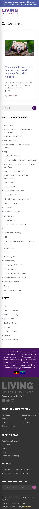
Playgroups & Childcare (13, 265)
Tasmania (8, 327)
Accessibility (9, 125)
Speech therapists (11, 282)
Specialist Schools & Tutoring (16, 277)
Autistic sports (9, 182)
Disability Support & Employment (17, 199)
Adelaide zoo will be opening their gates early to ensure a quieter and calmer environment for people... (19, 86)
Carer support (9, 186)
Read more (12, 96)
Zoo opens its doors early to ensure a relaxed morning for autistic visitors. (19, 71)
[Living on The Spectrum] (10, 11)
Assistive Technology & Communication (20, 160)
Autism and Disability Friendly (15, 171)
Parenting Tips (10, 256)
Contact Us (26, 422)
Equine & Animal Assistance (15, 224)
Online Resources (9, 426)
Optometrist (9, 248)
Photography (9, 261)
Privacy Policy (25, 503)
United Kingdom (10, 331)
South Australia (10, 323)
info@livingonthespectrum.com (15, 473)
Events (6, 228)
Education (8, 207)
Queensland (9, 319)
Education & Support (12, 212)
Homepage (6, 415)
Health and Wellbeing (12, 233)
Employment (9, 216)
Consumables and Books (14, 191)
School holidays (10, 269)
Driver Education (10, 203)
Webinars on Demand (13, 290)
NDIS (6, 237)
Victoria (7, 335)
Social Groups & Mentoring (15, 273)
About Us (5, 418)
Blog (24, 418)
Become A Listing (29, 415)
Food (4, 452)
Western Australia (11, 340)
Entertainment (10, 220)
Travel (6, 286)
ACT (5, 306)
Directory (5, 422)
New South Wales (11, 310)
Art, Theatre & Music (12, 156)
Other (6, 252)
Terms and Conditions (10, 503)
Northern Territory (11, 314)
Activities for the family (13, 136)
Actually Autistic (10, 140)
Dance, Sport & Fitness (13, 195)
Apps (6, 152)
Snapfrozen (26, 507)
